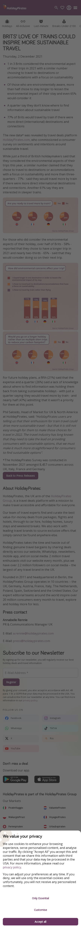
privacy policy (12, 867)
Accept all (40, 921)
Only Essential (40, 898)
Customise (40, 910)
